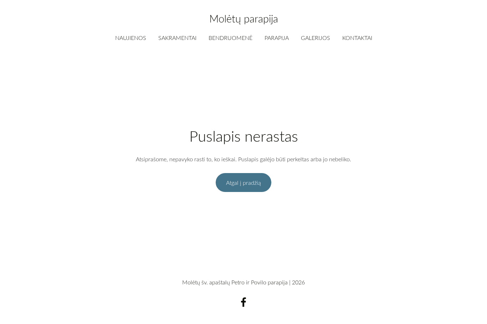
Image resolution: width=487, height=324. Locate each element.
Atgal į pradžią (243, 183)
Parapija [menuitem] (277, 38)
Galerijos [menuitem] (315, 38)
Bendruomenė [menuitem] (230, 38)
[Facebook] (243, 302)
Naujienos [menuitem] (130, 38)
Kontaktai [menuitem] (357, 38)
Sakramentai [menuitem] (177, 38)
